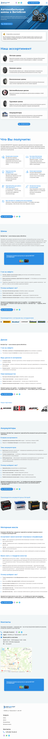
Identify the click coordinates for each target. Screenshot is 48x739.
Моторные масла (7, 724)
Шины (4, 717)
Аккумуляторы (6, 722)
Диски (4, 720)
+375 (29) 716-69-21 (34, 2)
